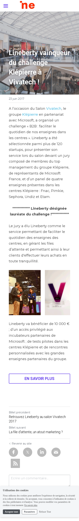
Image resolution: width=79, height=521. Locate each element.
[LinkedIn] (41, 452)
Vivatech (53, 108)
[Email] (56, 452)
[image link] (39, 5)
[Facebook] (13, 452)
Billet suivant (17, 427)
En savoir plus (30, 505)
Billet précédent (19, 412)
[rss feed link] (15, 463)
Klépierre (30, 114)
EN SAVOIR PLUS (39, 378)
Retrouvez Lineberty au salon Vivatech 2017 (37, 419)
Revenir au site (22, 443)
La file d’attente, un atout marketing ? (36, 432)
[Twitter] (27, 452)
